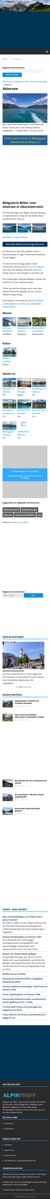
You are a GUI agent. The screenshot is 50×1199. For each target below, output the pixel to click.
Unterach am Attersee (38, 411)
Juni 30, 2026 (21, 814)
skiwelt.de (8, 1145)
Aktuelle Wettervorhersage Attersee (25, 244)
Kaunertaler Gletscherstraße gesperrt (27, 809)
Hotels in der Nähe (19, 522)
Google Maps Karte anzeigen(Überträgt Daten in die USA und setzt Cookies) (25, 474)
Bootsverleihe (9, 306)
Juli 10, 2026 (20, 720)
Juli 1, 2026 (20, 800)
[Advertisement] (26, 30)
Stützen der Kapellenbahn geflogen (20, 954)
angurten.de (9, 1150)
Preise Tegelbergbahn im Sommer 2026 (21, 994)
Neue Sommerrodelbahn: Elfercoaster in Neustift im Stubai (29, 716)
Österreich (7, 81)
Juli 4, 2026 (20, 786)
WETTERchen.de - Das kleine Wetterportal (20, 1160)
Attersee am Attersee (8, 390)
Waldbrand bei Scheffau (14, 974)
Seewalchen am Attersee (8, 411)
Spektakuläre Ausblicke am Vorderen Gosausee (27, 702)
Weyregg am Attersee (8, 433)
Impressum (8, 1123)
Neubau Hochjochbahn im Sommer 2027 (22, 937)
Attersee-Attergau (39, 81)
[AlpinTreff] (25, 10)
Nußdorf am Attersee (23, 433)
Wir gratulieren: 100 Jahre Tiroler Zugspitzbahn (29, 795)
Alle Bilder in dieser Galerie (15, 237)
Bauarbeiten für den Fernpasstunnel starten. (31, 781)
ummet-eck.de (10, 1155)
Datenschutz (9, 1128)
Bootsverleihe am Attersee (38, 329)
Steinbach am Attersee (23, 411)
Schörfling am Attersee (38, 390)
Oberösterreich (21, 81)
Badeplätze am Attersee (24, 329)
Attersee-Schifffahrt (35, 266)
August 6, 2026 (21, 706)
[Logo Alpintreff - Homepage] (20, 1099)
